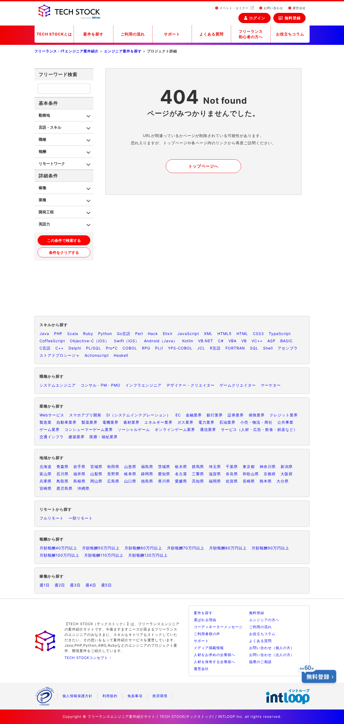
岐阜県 (130, 473)
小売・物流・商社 (256, 422)
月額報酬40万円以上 (58, 548)
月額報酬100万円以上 (59, 555)
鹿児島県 (64, 488)
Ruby (88, 333)
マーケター (271, 385)
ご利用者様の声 (207, 634)
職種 (42, 139)
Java (44, 333)
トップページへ (203, 166)
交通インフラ (52, 436)
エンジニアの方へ (264, 620)
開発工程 (46, 212)
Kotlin (187, 340)
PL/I (159, 348)
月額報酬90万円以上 (270, 548)
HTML (242, 333)
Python (105, 333)
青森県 (62, 466)
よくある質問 (211, 34)
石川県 (62, 473)
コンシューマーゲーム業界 (88, 429)
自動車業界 (66, 422)
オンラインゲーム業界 (175, 429)
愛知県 (164, 473)
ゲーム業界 (50, 429)
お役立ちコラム (290, 34)
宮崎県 (46, 488)
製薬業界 (89, 422)
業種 (42, 199)
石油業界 (227, 422)
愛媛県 (181, 481)
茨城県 (164, 466)
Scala (72, 333)
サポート (172, 34)
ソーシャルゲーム (134, 429)
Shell (268, 348)
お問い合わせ (273, 8)
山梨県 (96, 473)
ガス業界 (185, 422)
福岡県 (215, 481)
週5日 (106, 585)
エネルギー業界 (158, 422)
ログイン (257, 18)
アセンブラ (288, 348)
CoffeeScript (52, 340)
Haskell (121, 355)
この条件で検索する (64, 240)
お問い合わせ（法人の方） (271, 655)
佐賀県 (232, 481)
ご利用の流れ (133, 34)
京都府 (270, 473)
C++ (59, 348)
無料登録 (293, 18)
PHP (58, 333)
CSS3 (258, 333)
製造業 (46, 422)
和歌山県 (251, 473)
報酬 (42, 151)
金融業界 (194, 415)
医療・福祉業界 (103, 436)
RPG (146, 348)
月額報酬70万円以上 (185, 548)
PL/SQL (93, 348)
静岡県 (147, 473)
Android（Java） (160, 340)
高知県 (198, 481)
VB (244, 340)
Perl (139, 333)
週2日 (60, 585)
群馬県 (198, 466)
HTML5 (224, 333)
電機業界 (110, 422)
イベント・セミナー (234, 8)
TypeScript (280, 333)
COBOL (130, 348)
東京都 (249, 466)
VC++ (257, 340)
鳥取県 (62, 481)
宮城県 (96, 466)
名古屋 (181, 473)
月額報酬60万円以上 (143, 548)
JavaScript (188, 333)
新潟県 (287, 466)
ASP (271, 340)
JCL (201, 348)
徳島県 (147, 481)
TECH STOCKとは (54, 34)
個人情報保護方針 (77, 696)
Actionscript (97, 355)
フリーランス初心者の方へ (251, 34)
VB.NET (205, 340)
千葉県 (232, 466)
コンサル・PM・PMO (100, 385)
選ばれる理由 (205, 620)
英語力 (44, 224)
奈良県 (232, 473)
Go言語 (123, 333)
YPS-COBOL (180, 348)
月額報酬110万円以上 (103, 555)
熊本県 (266, 481)
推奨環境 (159, 696)
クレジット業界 (284, 415)
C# (221, 340)
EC (178, 415)
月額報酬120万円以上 (148, 555)
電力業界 (206, 422)
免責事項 (134, 696)
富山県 (46, 473)
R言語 (215, 348)
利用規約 (109, 696)
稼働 (42, 187)
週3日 (75, 585)
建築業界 (77, 436)
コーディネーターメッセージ (218, 627)
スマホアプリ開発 (85, 415)
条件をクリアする (64, 252)
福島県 (147, 466)
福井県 (79, 473)
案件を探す (93, 34)
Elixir (168, 333)
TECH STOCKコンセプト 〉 (88, 657)
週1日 (45, 585)
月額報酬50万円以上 (101, 548)
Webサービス (52, 415)
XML (208, 333)
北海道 (46, 466)
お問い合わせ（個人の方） (271, 648)
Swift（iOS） (126, 340)
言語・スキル (50, 127)
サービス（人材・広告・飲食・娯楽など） (259, 429)
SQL (254, 348)
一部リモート (81, 518)
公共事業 (285, 422)
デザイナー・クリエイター (190, 385)
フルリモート (52, 518)
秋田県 (113, 466)
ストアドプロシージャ (60, 355)
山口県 (130, 481)
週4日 (90, 585)
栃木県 (181, 466)
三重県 (198, 473)
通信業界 (208, 429)
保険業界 (257, 415)
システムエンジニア (58, 385)
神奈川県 (268, 466)
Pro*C (112, 348)
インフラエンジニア (143, 385)
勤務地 (44, 115)
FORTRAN (235, 348)
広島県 (113, 481)
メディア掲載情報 (209, 648)
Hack (153, 333)
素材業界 (131, 422)
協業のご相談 (260, 662)
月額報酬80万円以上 (228, 548)
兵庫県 (46, 481)
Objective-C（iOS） (89, 340)
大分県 (283, 481)
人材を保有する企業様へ (214, 662)
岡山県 (96, 481)
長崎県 (249, 481)
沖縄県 (83, 488)
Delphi (75, 348)
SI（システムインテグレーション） (138, 415)
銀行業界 (215, 415)
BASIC (286, 340)
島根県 (79, 481)
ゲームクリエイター (238, 385)
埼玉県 (215, 466)
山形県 (130, 466)
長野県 (113, 473)
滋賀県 (215, 473)
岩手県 (79, 466)
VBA (232, 340)
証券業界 (236, 415)
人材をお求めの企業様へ (214, 655)
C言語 (45, 348)
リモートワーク (52, 163)
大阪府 (287, 473)
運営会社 (299, 8)
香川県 (164, 481)
